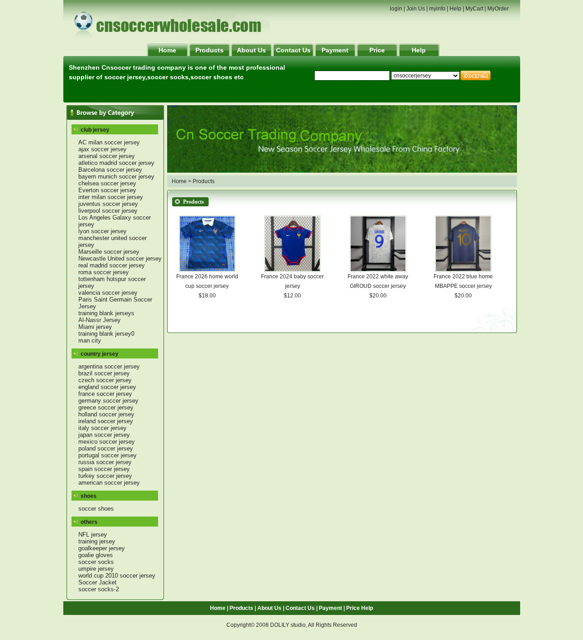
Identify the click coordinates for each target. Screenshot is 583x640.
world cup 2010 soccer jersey (116, 575)
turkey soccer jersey (105, 475)
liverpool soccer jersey (108, 210)
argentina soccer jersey (109, 366)
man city (89, 340)
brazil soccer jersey (104, 373)
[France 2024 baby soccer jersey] (292, 270)
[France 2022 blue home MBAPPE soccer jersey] (463, 270)
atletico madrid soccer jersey (116, 162)
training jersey (96, 541)
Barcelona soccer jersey (110, 169)
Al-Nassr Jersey (99, 320)
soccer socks (96, 561)
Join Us (415, 8)
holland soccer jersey (106, 414)
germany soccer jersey (108, 400)
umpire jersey (96, 568)
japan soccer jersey (104, 434)
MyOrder (498, 8)
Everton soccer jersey (107, 190)
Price (377, 50)
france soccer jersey (105, 393)
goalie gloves (95, 555)
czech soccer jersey (105, 380)
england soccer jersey (107, 387)
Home (167, 50)
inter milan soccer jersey (110, 197)
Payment (335, 50)
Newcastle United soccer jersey (120, 258)
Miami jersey (95, 326)
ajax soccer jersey (102, 149)
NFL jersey (92, 534)
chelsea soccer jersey (107, 183)
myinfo (437, 8)
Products (209, 50)
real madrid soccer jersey (111, 265)
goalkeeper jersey (101, 548)
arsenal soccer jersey (106, 156)
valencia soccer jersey (108, 292)
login (396, 8)
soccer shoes (96, 508)
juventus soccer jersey (108, 203)
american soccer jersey (109, 482)
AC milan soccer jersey (109, 142)
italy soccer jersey (102, 428)
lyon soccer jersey (102, 231)
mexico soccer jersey (106, 441)
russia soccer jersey (105, 462)
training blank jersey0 (106, 333)
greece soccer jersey (105, 407)
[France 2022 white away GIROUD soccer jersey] (378, 270)
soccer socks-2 (98, 589)
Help (455, 8)
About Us (251, 50)
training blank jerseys (106, 313)
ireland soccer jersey (105, 421)
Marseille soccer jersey (108, 251)
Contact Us (293, 50)
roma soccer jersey (103, 272)
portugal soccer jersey (107, 455)
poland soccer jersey (105, 448)
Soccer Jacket (97, 582)
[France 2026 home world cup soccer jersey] (207, 270)
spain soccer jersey (104, 469)
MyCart (474, 8)
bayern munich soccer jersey (116, 176)
